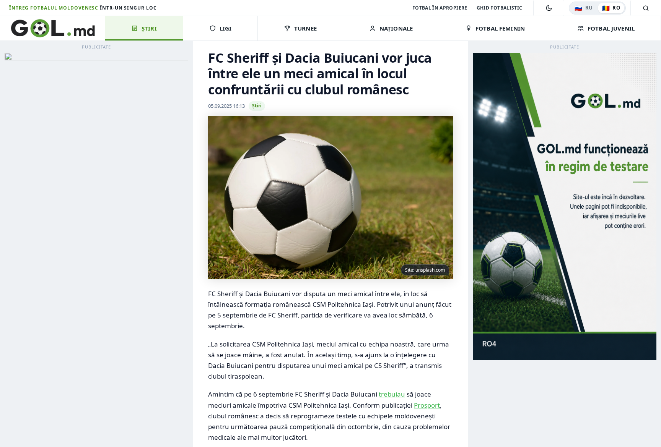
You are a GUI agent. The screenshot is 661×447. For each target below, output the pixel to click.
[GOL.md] (57, 28)
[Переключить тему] (548, 8)
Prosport (427, 405)
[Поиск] (645, 8)
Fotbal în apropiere (439, 8)
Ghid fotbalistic (500, 8)
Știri (257, 105)
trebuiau (392, 394)
